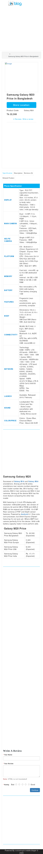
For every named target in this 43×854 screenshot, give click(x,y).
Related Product (8, 178)
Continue (35, 790)
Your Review (8, 764)
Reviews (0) (28, 173)
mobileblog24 (20, 850)
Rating (6, 785)
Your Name (8, 755)
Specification (7, 173)
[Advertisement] (21, 27)
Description (18, 173)
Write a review (28, 119)
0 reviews (17, 119)
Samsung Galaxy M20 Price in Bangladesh (23, 56)
